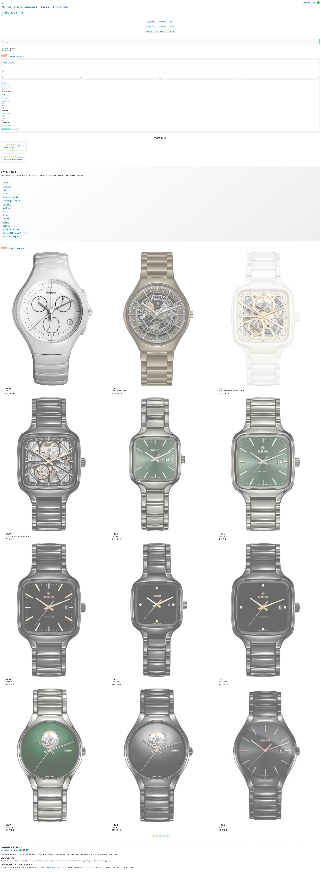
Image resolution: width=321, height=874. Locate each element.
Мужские (150, 21)
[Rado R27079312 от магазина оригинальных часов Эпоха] (161, 464)
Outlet (171, 21)
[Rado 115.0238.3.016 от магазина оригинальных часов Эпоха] (268, 755)
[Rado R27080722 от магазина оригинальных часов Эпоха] (161, 610)
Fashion (171, 26)
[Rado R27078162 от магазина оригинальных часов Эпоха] (54, 610)
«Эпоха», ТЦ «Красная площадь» (13, 158)
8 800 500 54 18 (12, 12)
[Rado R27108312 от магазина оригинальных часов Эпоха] (54, 755)
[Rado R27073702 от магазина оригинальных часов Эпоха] (268, 319)
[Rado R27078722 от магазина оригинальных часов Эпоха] (268, 610)
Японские (162, 26)
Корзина (5, 48)
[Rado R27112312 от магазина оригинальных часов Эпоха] (161, 319)
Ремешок (171, 31)
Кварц (157, 31)
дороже (12, 56)
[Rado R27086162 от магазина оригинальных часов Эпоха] (54, 464)
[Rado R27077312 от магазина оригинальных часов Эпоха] (268, 464)
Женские (162, 21)
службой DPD (50, 867)
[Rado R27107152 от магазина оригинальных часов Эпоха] (161, 755)
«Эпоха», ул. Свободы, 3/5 (14, 146)
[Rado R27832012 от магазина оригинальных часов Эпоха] (54, 319)
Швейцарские (151, 26)
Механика (149, 31)
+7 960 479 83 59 (9, 850)
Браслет (163, 31)
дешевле (20, 56)
